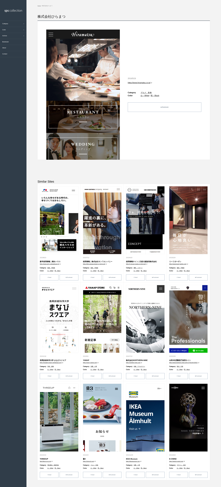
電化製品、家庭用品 (53, 465)
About (4, 48)
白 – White (145, 96)
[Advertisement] (124, 169)
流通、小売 (94, 366)
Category (5, 23)
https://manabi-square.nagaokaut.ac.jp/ (51, 362)
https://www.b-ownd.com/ (176, 461)
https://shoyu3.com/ (88, 461)
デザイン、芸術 (181, 465)
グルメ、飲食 (146, 93)
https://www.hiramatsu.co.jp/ (139, 83)
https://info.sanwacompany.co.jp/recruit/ (94, 264)
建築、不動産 (51, 267)
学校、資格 (50, 366)
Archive (4, 36)
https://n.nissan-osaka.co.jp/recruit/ (136, 264)
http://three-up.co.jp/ (45, 461)
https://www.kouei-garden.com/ (177, 264)
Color (4, 30)
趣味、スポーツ (138, 267)
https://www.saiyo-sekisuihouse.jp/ (49, 264)
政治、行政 (180, 366)
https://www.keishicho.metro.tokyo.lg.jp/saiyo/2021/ (183, 362)
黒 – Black (155, 96)
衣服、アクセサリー (139, 366)
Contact (4, 54)
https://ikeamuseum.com (133, 461)
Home (39, 5)
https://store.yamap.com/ (90, 362)
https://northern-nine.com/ (133, 362)
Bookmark (5, 42)
